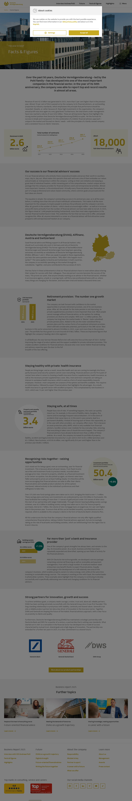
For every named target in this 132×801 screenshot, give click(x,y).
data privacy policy (69, 22)
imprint (36, 24)
